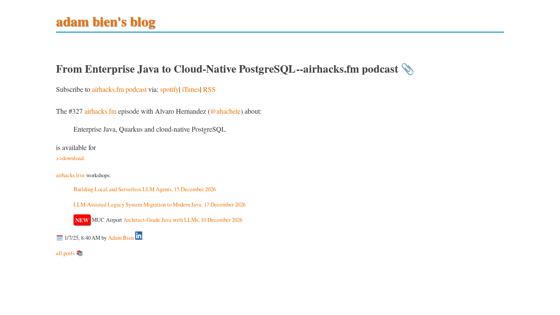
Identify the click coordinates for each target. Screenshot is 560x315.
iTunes (191, 89)
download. (73, 158)
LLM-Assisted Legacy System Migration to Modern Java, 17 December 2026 (159, 204)
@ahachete (225, 111)
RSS (209, 89)
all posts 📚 (69, 253)
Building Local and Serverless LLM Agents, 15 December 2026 (145, 189)
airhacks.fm (100, 111)
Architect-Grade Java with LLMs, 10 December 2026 (182, 220)
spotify (169, 89)
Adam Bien (121, 238)
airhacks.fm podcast (119, 89)
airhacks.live (70, 175)
